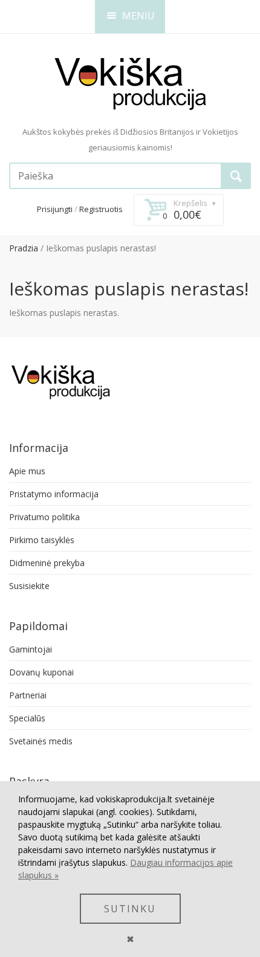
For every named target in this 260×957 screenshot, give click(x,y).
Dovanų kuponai (41, 672)
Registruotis (101, 209)
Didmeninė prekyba (47, 563)
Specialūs (27, 718)
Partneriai (28, 695)
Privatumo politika (44, 517)
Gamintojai (30, 649)
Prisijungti (55, 209)
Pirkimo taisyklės (41, 540)
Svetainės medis (41, 741)
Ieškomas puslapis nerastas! (101, 248)
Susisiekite (29, 585)
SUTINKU (130, 908)
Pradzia (23, 248)
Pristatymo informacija (54, 494)
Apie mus (27, 471)
